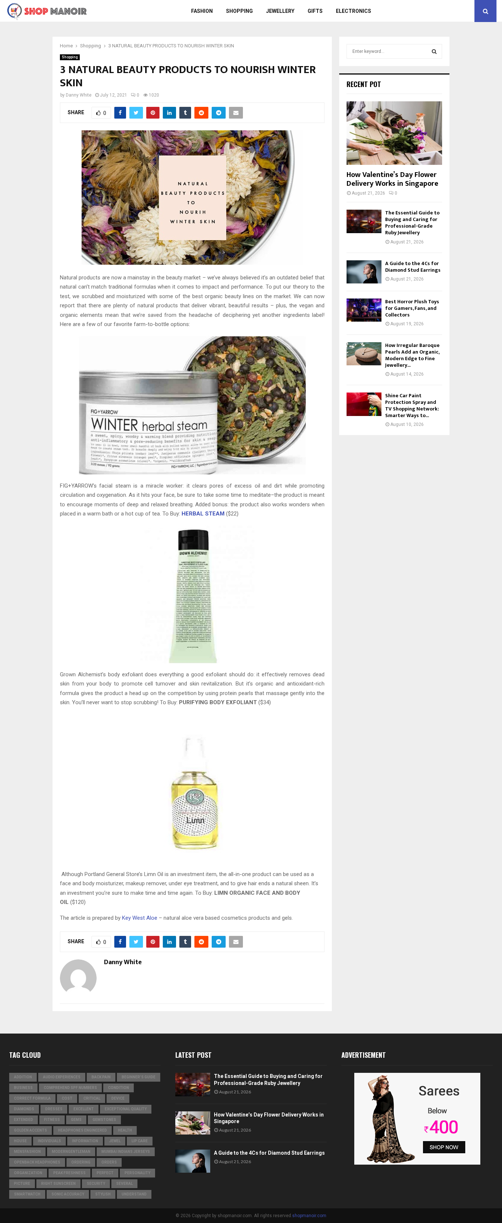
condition (118, 1088)
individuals (49, 1141)
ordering (80, 1162)
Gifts (315, 11)
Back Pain (101, 1077)
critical (91, 1098)
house (20, 1141)
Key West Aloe (139, 918)
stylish (103, 1194)
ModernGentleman (71, 1152)
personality (137, 1173)
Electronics (353, 11)
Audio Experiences (61, 1077)
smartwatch (27, 1194)
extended (23, 1120)
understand (134, 1194)
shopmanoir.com (309, 1215)
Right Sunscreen (58, 1184)
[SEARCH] (434, 51)
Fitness (52, 1120)
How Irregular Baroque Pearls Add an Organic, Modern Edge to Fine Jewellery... (412, 355)
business (23, 1088)
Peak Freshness (69, 1173)
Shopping (239, 11)
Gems (76, 1120)
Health (125, 1130)
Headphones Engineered (82, 1130)
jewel (115, 1141)
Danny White (79, 95)
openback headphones (37, 1162)
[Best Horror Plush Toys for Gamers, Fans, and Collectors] (364, 310)
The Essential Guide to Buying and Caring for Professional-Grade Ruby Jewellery (412, 223)
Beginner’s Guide (138, 1077)
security (96, 1184)
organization (28, 1173)
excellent (83, 1109)
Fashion (202, 11)
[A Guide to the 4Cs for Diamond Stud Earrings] (364, 271)
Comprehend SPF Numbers (70, 1088)
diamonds (24, 1109)
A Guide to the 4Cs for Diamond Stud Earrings (413, 266)
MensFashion (27, 1152)
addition (23, 1077)
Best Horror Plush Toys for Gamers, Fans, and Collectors (412, 308)
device (118, 1098)
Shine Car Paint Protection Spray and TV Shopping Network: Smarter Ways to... (412, 405)
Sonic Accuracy (67, 1194)
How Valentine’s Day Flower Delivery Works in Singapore (392, 179)
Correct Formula (32, 1098)
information (85, 1141)
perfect (105, 1173)
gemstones (104, 1120)
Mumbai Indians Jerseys (125, 1152)
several (124, 1184)
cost (67, 1098)
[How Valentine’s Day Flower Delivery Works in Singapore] (394, 133)
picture (22, 1184)
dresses (53, 1109)
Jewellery (280, 11)
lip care (140, 1141)
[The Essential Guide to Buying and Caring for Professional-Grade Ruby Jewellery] (364, 221)
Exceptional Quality (126, 1109)
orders (109, 1162)
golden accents (30, 1130)
